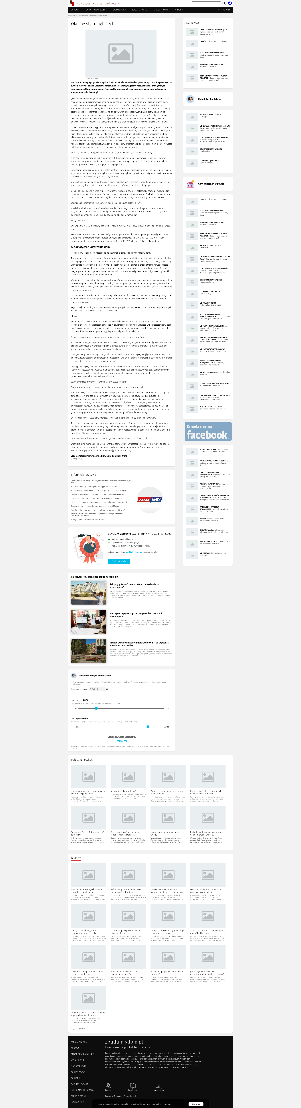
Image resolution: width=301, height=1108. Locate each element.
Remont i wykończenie (96, 10)
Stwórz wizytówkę (119, 561)
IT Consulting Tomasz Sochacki (125, 1096)
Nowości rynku (139, 10)
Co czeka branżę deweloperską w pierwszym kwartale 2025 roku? (95, 506)
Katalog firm (224, 10)
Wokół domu (119, 10)
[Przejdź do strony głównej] (72, 3)
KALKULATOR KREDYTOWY (82, 1090)
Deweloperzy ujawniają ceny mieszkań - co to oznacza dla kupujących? (97, 498)
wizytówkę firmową (133, 552)
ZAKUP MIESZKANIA (80, 1096)
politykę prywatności (132, 1104)
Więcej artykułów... (78, 1029)
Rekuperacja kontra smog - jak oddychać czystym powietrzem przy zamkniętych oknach (101, 482)
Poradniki (179, 10)
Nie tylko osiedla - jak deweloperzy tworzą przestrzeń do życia (94, 487)
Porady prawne (160, 10)
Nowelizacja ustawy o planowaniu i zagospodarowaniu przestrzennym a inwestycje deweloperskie (98, 515)
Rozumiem (196, 1104)
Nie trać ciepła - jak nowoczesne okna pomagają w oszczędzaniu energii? (98, 491)
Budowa (75, 10)
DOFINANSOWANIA (79, 1084)
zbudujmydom (72, 15)
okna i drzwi (89, 15)
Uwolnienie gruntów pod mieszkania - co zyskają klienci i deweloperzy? (97, 494)
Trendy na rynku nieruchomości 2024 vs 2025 (87, 520)
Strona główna (79, 1042)
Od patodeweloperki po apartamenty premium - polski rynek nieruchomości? (100, 502)
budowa (81, 15)
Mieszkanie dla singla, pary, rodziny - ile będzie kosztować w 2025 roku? (98, 510)
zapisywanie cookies (163, 1104)
